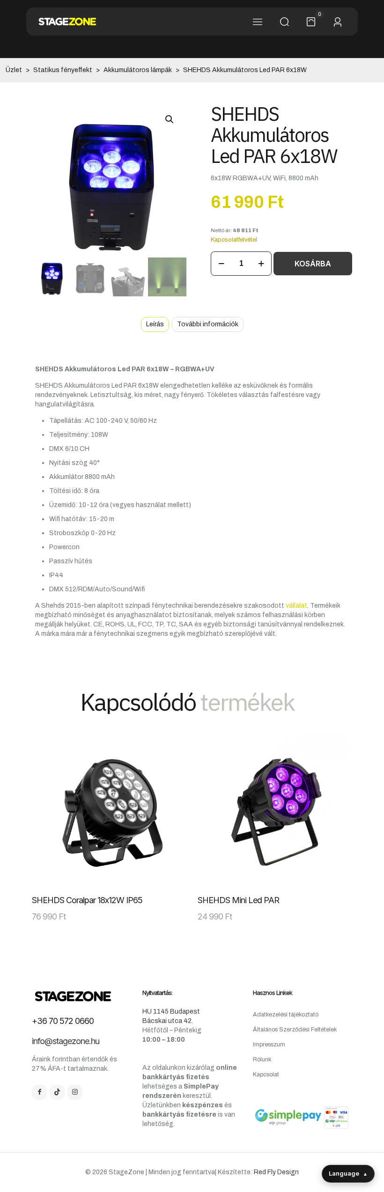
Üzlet (14, 70)
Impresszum (269, 1044)
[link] (109, 812)
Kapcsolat (266, 1074)
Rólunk (262, 1059)
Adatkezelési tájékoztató (285, 1014)
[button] (170, 119)
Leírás (155, 324)
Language (348, 1173)
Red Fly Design (276, 1172)
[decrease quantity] (221, 263)
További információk (207, 324)
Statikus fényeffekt (62, 70)
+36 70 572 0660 (63, 1021)
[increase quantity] (261, 263)
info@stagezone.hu (65, 1041)
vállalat (296, 605)
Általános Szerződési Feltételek (295, 1029)
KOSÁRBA (313, 263)
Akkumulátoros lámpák (137, 70)
